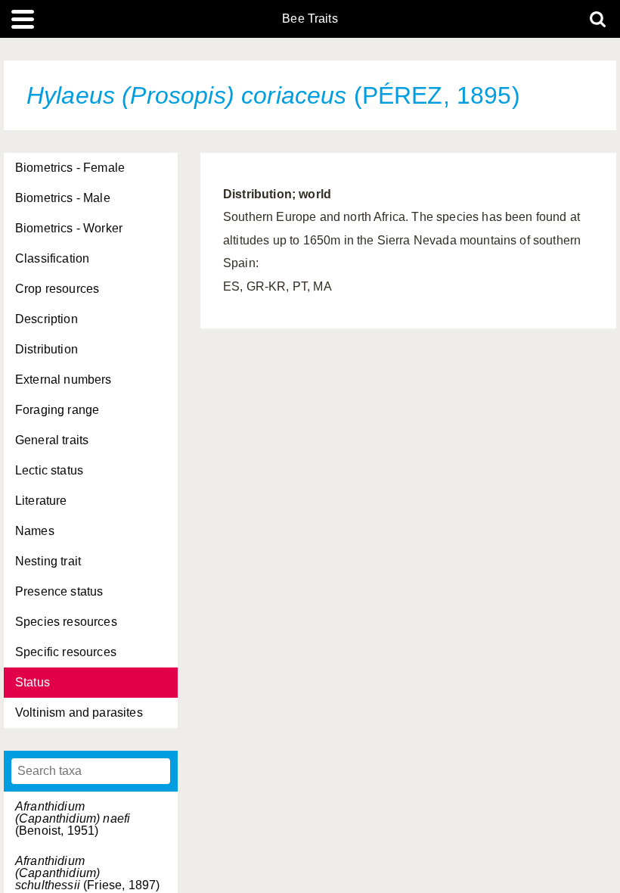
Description (46, 319)
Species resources (66, 621)
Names (34, 530)
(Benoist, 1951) (72, 818)
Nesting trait (48, 561)
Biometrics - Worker (68, 228)
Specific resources (65, 652)
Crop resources (57, 288)
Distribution (46, 349)
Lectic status (49, 470)
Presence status (59, 591)
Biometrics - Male (62, 197)
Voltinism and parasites (79, 712)
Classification (52, 258)
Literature (41, 500)
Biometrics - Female (70, 167)
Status (32, 682)
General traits (51, 440)
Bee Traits (310, 19)
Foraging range (57, 409)
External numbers (63, 379)
